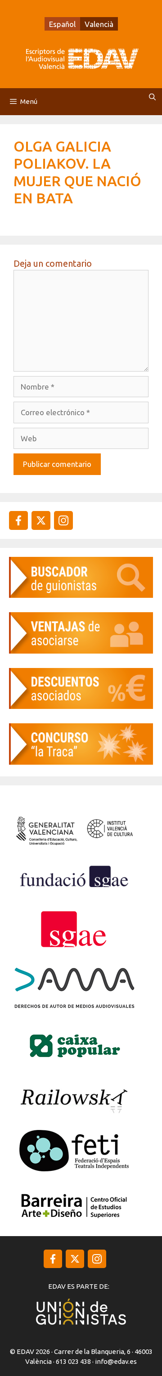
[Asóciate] (81, 650)
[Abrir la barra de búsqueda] (152, 97)
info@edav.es (116, 1361)
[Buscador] (81, 595)
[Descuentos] (81, 706)
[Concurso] (81, 761)
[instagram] (41, 520)
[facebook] (18, 520)
